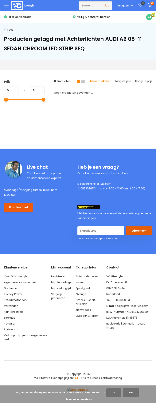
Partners (9, 329)
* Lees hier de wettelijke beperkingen (97, 238)
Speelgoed (83, 288)
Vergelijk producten (58, 296)
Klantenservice (14, 312)
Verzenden (11, 306)
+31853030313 (121, 300)
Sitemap (9, 318)
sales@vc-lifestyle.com (132, 306)
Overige (81, 294)
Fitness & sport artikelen (85, 302)
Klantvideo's (84, 310)
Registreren (58, 276)
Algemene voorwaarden (20, 282)
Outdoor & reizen (87, 316)
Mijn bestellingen (62, 282)
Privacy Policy (13, 294)
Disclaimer (11, 288)
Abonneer (139, 231)
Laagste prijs (123, 81)
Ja (113, 392)
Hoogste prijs (143, 81)
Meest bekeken (100, 81)
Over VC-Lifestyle (15, 276)
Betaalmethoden (15, 300)
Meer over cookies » (79, 399)
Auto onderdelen (87, 276)
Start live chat (18, 207)
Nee (130, 392)
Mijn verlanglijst (61, 288)
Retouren (10, 323)
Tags (10, 30)
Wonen (80, 282)
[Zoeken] (107, 5)
